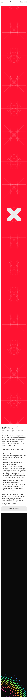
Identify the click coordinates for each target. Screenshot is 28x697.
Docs (7, 2)
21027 (25, 2)
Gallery (12, 2)
